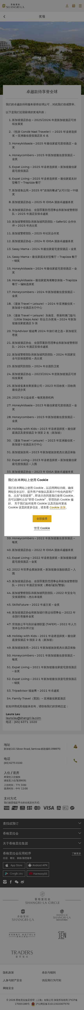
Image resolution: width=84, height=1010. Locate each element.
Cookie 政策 (58, 507)
